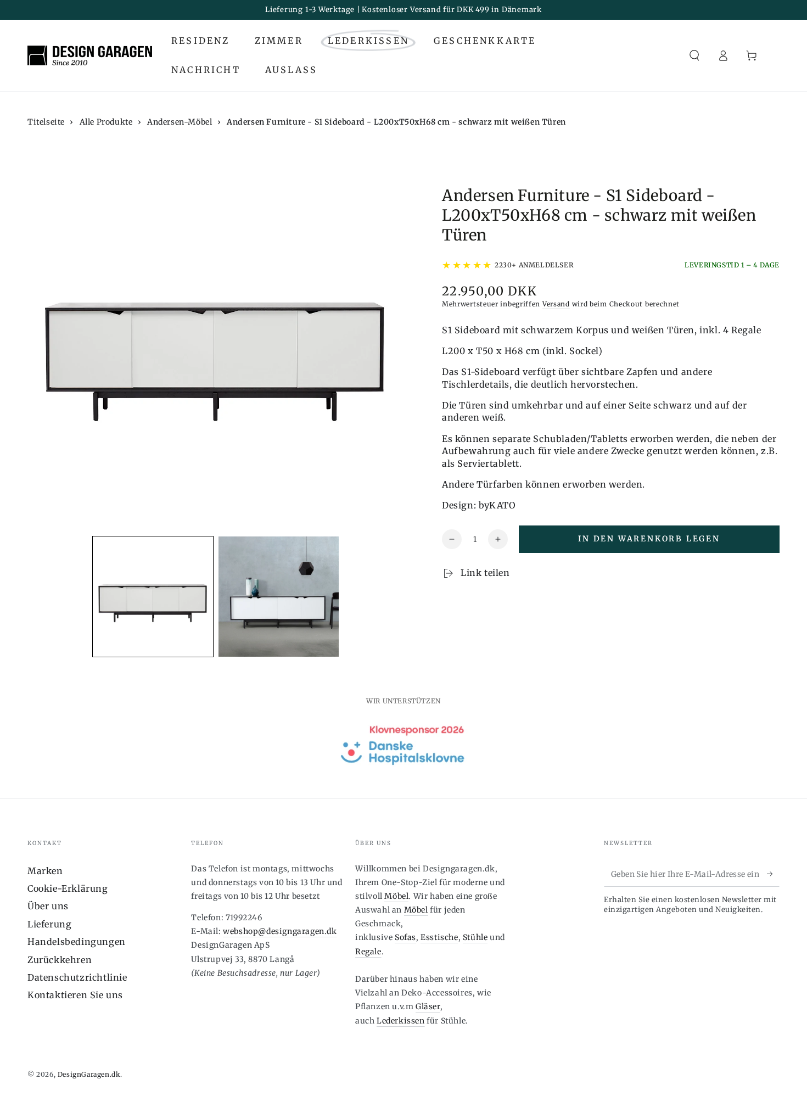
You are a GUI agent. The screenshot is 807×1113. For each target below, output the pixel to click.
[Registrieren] (773, 874)
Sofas (405, 937)
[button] (694, 55)
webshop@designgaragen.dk (280, 931)
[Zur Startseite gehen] (89, 55)
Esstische (439, 937)
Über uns (48, 906)
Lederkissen (401, 1021)
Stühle (475, 937)
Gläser (428, 1006)
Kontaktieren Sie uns (75, 994)
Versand (556, 304)
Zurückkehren (59, 959)
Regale (368, 952)
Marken (45, 870)
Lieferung (49, 924)
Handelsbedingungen (76, 941)
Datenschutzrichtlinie (77, 977)
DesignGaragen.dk (89, 1074)
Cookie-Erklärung (67, 888)
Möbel (396, 896)
